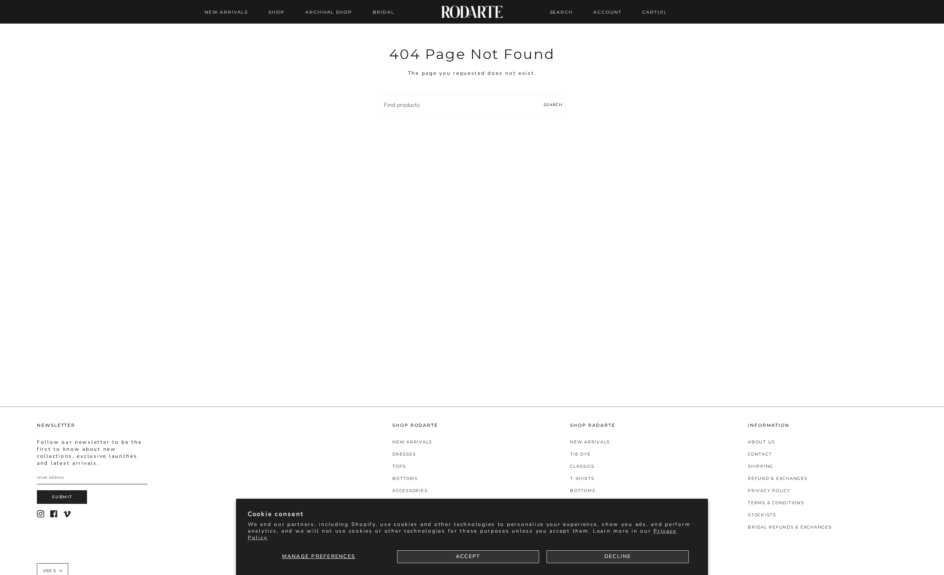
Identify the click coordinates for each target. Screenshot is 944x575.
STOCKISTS (762, 515)
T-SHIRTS (582, 478)
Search (553, 105)
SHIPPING (760, 466)
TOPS (399, 466)
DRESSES (404, 454)
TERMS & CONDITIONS (776, 502)
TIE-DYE (580, 454)
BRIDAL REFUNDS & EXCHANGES (790, 527)
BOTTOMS (404, 478)
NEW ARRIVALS (412, 442)
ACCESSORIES (409, 490)
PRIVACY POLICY (769, 490)
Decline (617, 556)
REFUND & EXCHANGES (778, 478)
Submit (62, 496)
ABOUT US (761, 442)
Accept (468, 556)
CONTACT (760, 454)
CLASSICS (582, 466)
